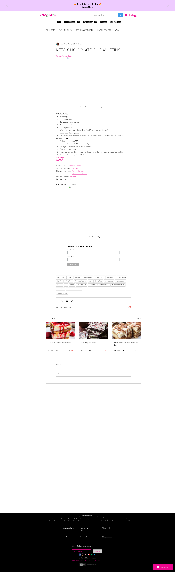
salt (66, 285)
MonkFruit (60, 289)
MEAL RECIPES (65, 30)
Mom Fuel (68, 281)
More (117, 30)
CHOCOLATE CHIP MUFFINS (99, 285)
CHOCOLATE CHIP (118, 285)
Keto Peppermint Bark (89, 342)
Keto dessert (122, 277)
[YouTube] (89, 555)
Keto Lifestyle (61, 277)
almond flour (98, 281)
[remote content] (93, 255)
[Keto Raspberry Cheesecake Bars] (60, 330)
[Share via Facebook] (57, 301)
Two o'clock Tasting (80, 281)
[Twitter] (94, 555)
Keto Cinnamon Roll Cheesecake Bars (126, 343)
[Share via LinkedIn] (67, 301)
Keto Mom (78, 277)
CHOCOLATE (81, 285)
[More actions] (130, 44)
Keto (70, 277)
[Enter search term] (120, 15)
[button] (135, 15)
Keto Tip (59, 281)
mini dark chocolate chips (74, 289)
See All (139, 318)
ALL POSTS (50, 30)
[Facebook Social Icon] (80, 555)
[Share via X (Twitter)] (62, 301)
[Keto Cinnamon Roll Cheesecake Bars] (126, 330)
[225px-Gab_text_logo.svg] (92, 555)
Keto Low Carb (99, 277)
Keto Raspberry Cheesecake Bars (60, 342)
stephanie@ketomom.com (87, 558)
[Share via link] (72, 301)
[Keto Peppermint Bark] (93, 330)
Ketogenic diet (111, 277)
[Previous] (6, 5)
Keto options (88, 277)
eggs (90, 281)
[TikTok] (86, 555)
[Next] (168, 5)
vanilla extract (109, 281)
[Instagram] (83, 555)
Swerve (59, 285)
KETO (72, 285)
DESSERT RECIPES (62, 294)
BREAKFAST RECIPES (84, 30)
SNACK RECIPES (104, 30)
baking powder (121, 281)
